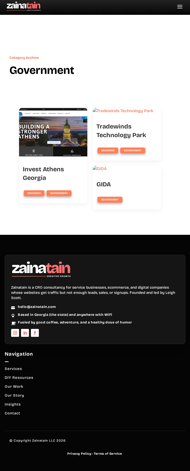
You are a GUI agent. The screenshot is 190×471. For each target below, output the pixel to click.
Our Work (14, 386)
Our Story (14, 395)
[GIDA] (127, 169)
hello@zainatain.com (37, 307)
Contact (12, 413)
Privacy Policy (79, 454)
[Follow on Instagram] (15, 333)
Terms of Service (108, 454)
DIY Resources (19, 377)
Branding (34, 193)
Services (13, 368)
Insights (13, 404)
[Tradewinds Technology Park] (127, 111)
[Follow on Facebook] (35, 333)
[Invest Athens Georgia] (53, 132)
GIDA (103, 184)
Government (59, 193)
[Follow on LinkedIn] (25, 333)
